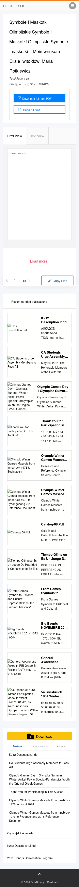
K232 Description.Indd (21, 846)
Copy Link (59, 280)
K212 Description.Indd (54, 320)
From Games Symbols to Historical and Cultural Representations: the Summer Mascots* (54, 591)
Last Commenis (39, 746)
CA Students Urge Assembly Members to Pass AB (54, 354)
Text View (37, 136)
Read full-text (31, 110)
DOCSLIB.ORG (15, 5)
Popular (61, 746)
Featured (18, 746)
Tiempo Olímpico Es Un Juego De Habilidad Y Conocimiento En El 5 (54, 557)
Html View (14, 136)
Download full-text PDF (37, 99)
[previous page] (7, 280)
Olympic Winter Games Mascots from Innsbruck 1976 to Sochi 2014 (53, 458)
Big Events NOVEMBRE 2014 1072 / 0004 (54, 625)
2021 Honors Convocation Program (30, 858)
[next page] (29, 280)
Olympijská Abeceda (20, 833)
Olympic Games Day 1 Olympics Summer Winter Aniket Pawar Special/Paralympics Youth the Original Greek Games (52, 389)
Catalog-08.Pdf (52, 524)
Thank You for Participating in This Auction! (52, 423)
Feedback (52, 882)
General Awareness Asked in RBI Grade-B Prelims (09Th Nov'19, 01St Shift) (53, 660)
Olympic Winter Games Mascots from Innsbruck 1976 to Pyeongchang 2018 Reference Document (53, 492)
